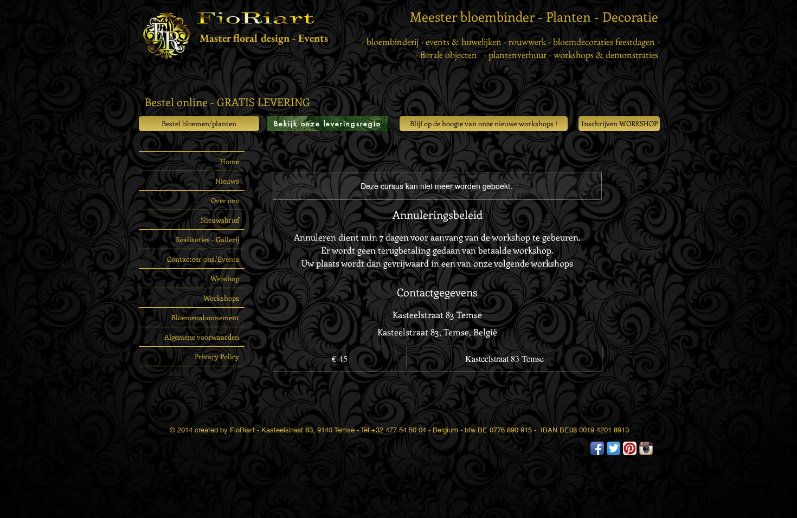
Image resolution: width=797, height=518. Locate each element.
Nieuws (227, 180)
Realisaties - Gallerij (207, 239)
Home (229, 161)
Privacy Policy (217, 356)
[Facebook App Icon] (597, 448)
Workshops (221, 297)
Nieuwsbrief (220, 219)
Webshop (224, 278)
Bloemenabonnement (205, 317)
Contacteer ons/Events (203, 258)
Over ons (225, 200)
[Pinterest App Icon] (630, 448)
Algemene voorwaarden (201, 336)
